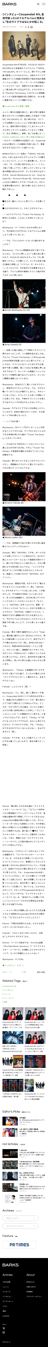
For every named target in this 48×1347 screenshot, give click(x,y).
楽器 (4, 1311)
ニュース (6, 1287)
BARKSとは (30, 1282)
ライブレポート (8, 1301)
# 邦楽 (4, 1002)
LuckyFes (6, 1316)
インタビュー (7, 1296)
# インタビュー (8, 990)
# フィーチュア (8, 998)
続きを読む (41, 972)
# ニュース (6, 994)
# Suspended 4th (9, 986)
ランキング (6, 1292)
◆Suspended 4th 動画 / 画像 (15, 106)
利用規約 (29, 1292)
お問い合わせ (31, 1287)
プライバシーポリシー (34, 1296)
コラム (5, 1306)
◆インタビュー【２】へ (13, 965)
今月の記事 (6, 1282)
